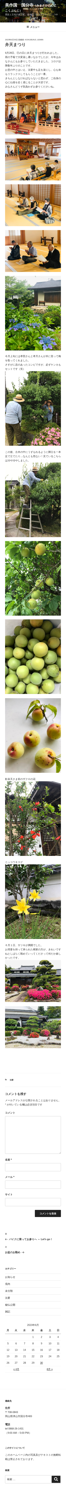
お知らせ (10, 1277)
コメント (10, 1112)
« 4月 (16, 1369)
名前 (8, 1159)
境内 (7, 1283)
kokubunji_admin (34, 40)
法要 (12, 1080)
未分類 (9, 1290)
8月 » (50, 1369)
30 (41, 1362)
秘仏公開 (10, 1304)
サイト (9, 1194)
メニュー (35, 27)
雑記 (7, 1311)
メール (9, 1176)
